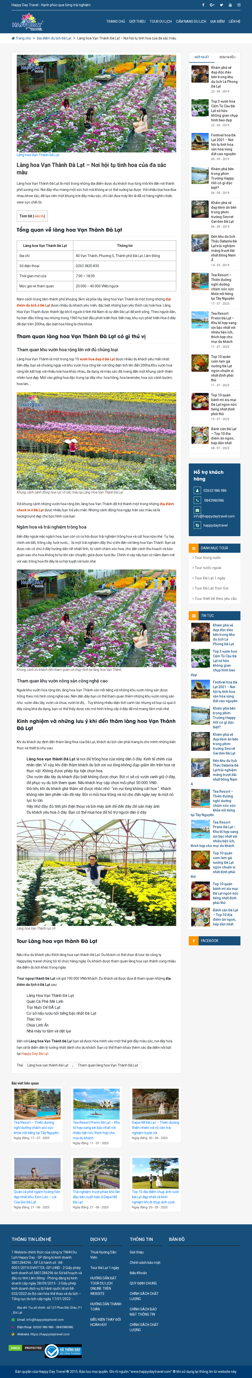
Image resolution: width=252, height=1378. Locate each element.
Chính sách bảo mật (145, 1263)
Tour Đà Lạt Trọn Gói (211, 588)
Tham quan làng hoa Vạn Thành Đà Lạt (108, 1065)
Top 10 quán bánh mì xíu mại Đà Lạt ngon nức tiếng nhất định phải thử (224, 404)
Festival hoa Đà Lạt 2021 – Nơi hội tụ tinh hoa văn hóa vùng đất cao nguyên (223, 144)
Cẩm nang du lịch (191, 21)
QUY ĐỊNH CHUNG (143, 1283)
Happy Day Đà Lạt (34, 1054)
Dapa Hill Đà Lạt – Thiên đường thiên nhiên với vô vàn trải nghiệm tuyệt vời (155, 1128)
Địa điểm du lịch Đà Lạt (54, 38)
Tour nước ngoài (207, 568)
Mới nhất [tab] (202, 57)
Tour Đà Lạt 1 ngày (209, 578)
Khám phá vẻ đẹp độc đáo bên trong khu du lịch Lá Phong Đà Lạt (224, 77)
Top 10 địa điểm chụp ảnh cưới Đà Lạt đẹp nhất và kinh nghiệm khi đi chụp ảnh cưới (155, 1197)
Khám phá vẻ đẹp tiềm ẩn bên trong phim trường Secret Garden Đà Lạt (223, 212)
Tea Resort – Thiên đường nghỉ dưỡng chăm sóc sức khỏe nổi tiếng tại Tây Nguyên (36, 1128)
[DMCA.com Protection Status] (26, 1347)
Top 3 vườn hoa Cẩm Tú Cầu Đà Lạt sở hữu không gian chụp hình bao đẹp (224, 110)
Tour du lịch (161, 21)
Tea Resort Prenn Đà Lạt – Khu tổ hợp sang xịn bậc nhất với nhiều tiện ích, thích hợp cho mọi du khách (223, 328)
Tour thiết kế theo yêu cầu (215, 598)
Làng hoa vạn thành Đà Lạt (47, 1065)
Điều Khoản (138, 1273)
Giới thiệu (137, 21)
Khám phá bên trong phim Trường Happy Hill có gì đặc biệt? (222, 178)
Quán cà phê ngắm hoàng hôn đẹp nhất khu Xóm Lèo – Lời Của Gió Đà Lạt (37, 1197)
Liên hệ (234, 21)
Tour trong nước (207, 557)
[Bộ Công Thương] (63, 1351)
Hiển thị (39, 216)
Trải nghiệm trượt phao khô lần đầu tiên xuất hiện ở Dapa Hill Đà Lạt (96, 1197)
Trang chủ (115, 21)
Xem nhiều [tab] (227, 57)
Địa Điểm (217, 21)
